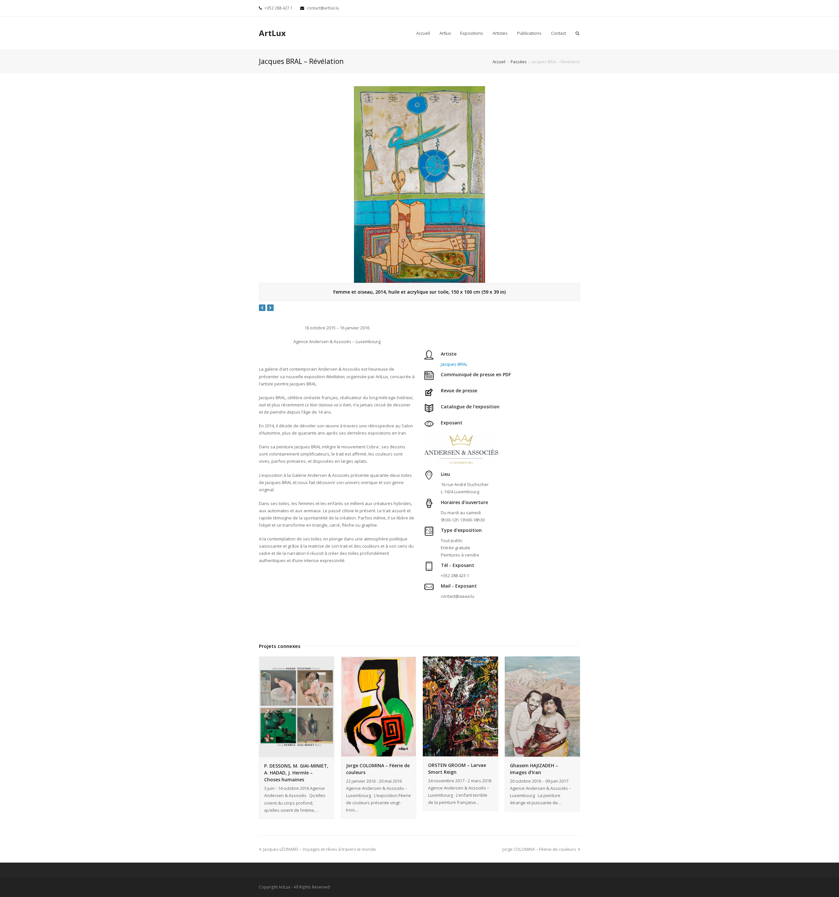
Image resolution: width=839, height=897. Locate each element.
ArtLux (272, 33)
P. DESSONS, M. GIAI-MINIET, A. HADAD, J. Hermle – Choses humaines (296, 773)
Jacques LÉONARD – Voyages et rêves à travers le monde (319, 849)
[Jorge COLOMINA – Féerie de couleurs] (378, 706)
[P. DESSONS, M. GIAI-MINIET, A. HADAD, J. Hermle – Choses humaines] (296, 706)
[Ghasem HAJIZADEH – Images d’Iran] (542, 706)
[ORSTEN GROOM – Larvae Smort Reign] (460, 706)
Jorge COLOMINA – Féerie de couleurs (539, 849)
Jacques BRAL (454, 364)
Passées (519, 61)
